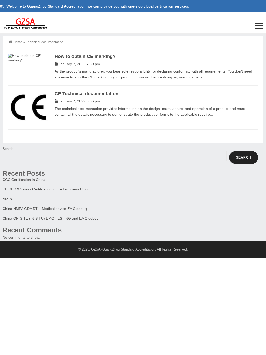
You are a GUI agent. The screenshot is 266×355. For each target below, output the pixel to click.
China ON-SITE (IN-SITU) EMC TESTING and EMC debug (51, 218)
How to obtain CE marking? (85, 56)
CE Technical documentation (86, 93)
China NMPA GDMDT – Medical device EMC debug (45, 209)
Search (8, 149)
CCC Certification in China (24, 180)
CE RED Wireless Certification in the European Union (46, 189)
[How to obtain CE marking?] (28, 58)
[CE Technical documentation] (28, 107)
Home (17, 42)
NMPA (8, 199)
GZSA (95, 249)
